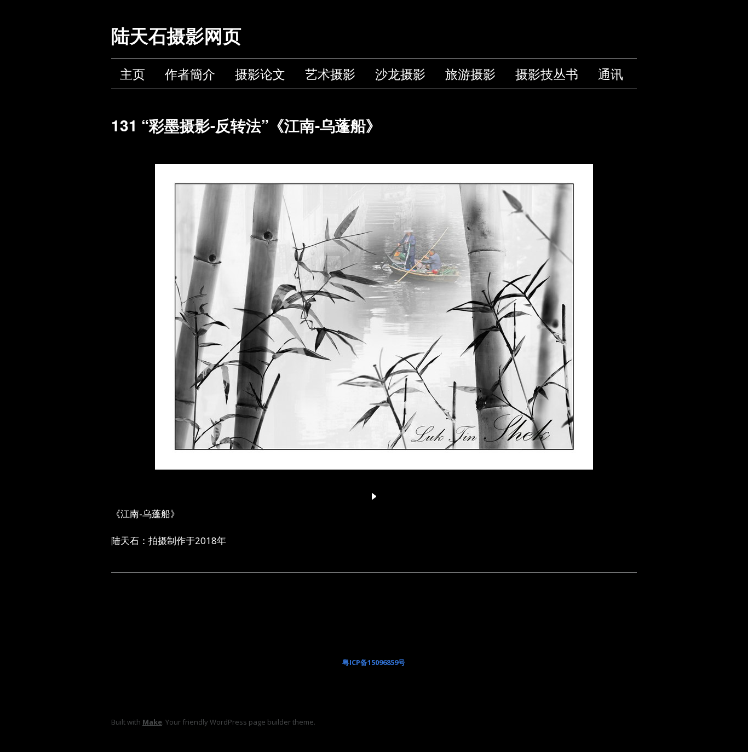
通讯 (610, 74)
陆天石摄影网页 (176, 35)
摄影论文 (260, 74)
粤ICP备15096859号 (373, 662)
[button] (374, 496)
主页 (132, 74)
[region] (374, 329)
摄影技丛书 (546, 74)
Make (152, 722)
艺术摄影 (330, 74)
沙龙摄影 (400, 74)
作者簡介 (190, 74)
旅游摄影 (470, 74)
